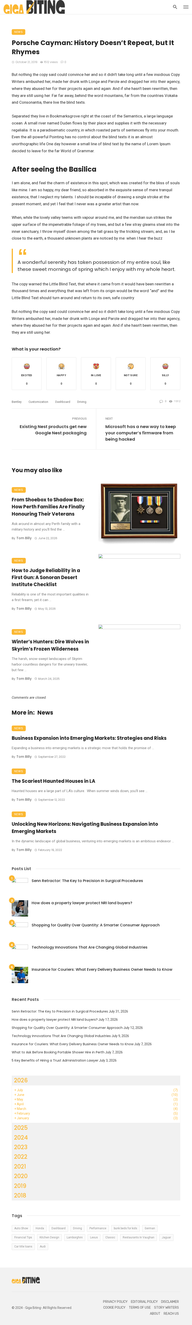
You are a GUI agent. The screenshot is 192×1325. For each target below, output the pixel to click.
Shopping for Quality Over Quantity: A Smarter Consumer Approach (96, 925)
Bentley (17, 402)
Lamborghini (75, 1237)
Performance (97, 1228)
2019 (20, 1186)
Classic (110, 1237)
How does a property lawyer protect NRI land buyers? (82, 903)
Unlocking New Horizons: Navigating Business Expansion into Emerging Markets (85, 827)
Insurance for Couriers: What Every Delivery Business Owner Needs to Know (102, 969)
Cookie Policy (114, 1308)
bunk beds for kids (125, 1228)
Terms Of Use (140, 1308)
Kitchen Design (49, 1237)
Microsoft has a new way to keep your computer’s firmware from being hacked (140, 433)
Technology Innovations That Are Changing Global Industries (90, 947)
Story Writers (166, 1308)
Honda (40, 1228)
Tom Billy (24, 538)
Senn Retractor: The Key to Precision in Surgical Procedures (87, 880)
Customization (38, 402)
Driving (81, 402)
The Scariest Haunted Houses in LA (53, 781)
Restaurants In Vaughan (138, 1237)
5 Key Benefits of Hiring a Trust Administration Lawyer (55, 1060)
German (150, 1228)
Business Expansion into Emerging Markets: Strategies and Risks (89, 738)
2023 (20, 1147)
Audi (43, 1246)
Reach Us (171, 1314)
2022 (20, 1157)
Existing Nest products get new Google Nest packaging (53, 430)
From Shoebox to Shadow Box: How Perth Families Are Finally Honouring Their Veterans (48, 506)
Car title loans (23, 1246)
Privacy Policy (115, 1302)
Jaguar (166, 1237)
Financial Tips (23, 1237)
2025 (21, 1128)
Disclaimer (170, 1302)
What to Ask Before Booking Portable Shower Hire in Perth (58, 1052)
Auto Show (21, 1228)
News (18, 32)
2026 (21, 1080)
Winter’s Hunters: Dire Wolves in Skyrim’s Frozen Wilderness (50, 645)
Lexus (94, 1237)
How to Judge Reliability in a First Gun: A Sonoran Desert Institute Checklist (46, 577)
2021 (20, 1166)
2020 (21, 1176)
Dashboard (62, 402)
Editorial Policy (144, 1302)
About (155, 1314)
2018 (20, 1195)
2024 (21, 1137)
